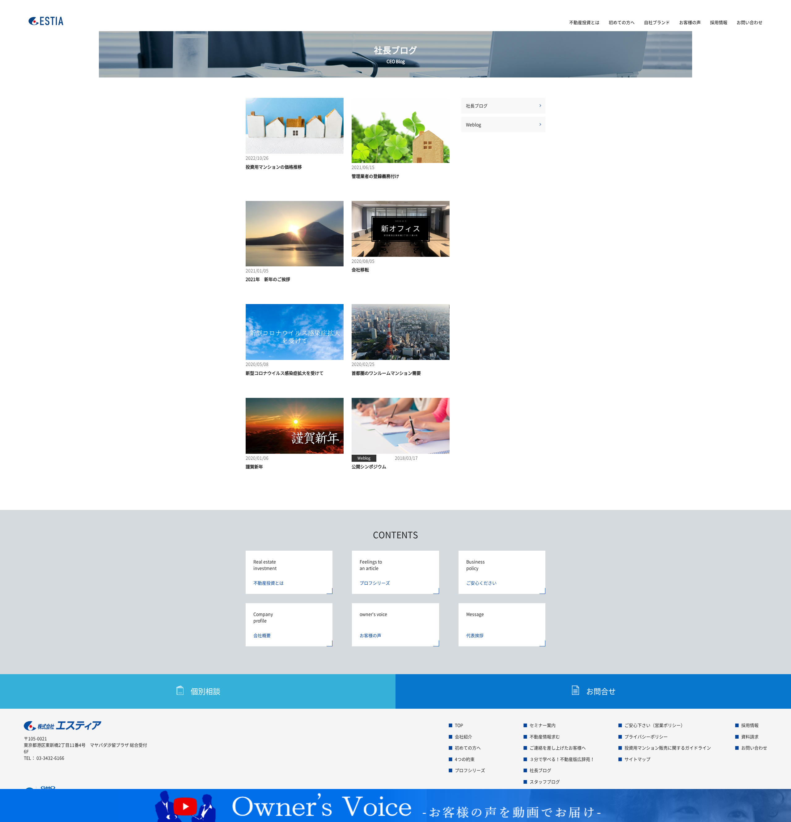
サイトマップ (637, 759)
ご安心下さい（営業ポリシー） (654, 725)
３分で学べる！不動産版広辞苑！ (562, 759)
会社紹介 (463, 736)
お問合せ (601, 691)
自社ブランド (657, 22)
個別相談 (205, 691)
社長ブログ (477, 105)
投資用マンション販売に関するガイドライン (667, 748)
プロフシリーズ (470, 770)
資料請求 (750, 736)
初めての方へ (622, 22)
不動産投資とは (584, 22)
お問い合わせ (750, 22)
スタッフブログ (545, 781)
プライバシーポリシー (646, 736)
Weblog (473, 124)
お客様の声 (690, 22)
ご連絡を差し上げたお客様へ (558, 748)
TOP (459, 725)
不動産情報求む (545, 736)
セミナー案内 (543, 725)
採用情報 (718, 22)
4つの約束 (465, 759)
